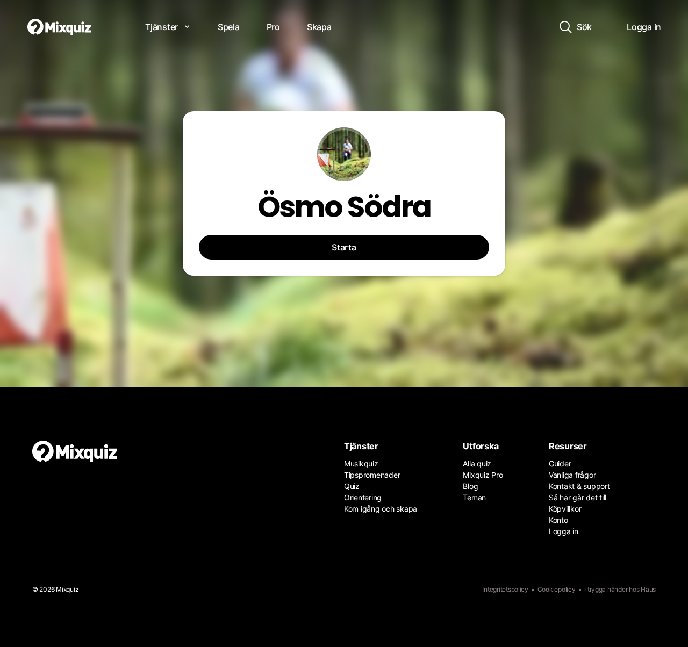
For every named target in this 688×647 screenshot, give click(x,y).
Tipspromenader (372, 474)
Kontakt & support (579, 486)
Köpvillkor (565, 508)
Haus (648, 589)
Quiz (352, 486)
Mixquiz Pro (483, 474)
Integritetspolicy (505, 589)
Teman (474, 497)
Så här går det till (577, 497)
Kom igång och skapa (380, 508)
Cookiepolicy (557, 589)
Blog (470, 486)
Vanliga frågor (572, 474)
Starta (344, 247)
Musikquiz (361, 463)
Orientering (363, 497)
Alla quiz (477, 463)
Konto (558, 519)
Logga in (563, 531)
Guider (560, 463)
